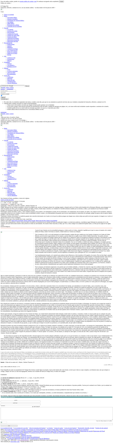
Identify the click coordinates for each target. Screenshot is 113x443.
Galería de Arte (11, 57)
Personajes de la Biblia (13, 25)
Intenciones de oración (13, 40)
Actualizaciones (11, 81)
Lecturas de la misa (12, 31)
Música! (9, 60)
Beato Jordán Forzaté (29, 220)
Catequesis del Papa (12, 49)
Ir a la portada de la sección (21, 428)
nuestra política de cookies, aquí (28, 1)
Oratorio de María (12, 37)
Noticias (9, 63)
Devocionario (10, 32)
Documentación (8, 43)
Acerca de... (7, 75)
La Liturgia (10, 29)
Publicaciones (10, 44)
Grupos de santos (58, 428)
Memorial (9, 78)
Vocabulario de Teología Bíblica (15, 20)
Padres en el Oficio (12, 53)
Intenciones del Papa (12, 41)
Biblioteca (10, 47)
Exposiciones (10, 59)
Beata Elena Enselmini (17, 220)
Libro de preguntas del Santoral (37, 428)
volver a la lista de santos (7, 199)
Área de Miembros (12, 83)
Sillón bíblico (10, 23)
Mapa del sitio (11, 80)
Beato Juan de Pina (41, 220)
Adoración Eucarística (13, 38)
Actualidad (7, 62)
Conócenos (10, 77)
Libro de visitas (11, 72)
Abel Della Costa (14, 441)
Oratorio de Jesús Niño (13, 35)
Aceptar (61, 1)
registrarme (3, 112)
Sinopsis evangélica (12, 19)
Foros (8, 69)
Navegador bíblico (12, 17)
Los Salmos (10, 22)
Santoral (9, 46)
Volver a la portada (9, 14)
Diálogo (6, 68)
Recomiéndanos (11, 74)
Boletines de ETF (11, 66)
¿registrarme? (9, 89)
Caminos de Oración (12, 34)
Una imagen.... (11, 65)
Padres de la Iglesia (12, 51)
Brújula (9, 54)
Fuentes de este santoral (101, 428)
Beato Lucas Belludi (51, 220)
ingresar (3, 89)
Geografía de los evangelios (14, 26)
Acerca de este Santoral (70, 428)
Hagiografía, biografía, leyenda (86, 428)
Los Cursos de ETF (12, 50)
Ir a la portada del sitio (6, 428)
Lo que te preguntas (12, 71)
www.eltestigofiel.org (23, 440)
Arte (5, 56)
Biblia (5, 16)
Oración (6, 28)
